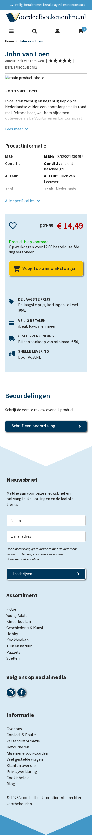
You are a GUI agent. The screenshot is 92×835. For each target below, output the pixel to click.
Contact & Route (21, 735)
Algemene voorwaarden (27, 753)
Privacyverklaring (22, 772)
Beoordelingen (27, 395)
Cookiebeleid (18, 778)
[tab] (46, 395)
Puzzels (13, 652)
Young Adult (16, 615)
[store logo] (46, 17)
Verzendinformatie (23, 741)
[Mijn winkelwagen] (80, 30)
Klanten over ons (22, 765)
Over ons (14, 729)
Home (9, 41)
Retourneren (18, 747)
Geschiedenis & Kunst (25, 628)
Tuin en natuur (19, 646)
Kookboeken (17, 640)
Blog (11, 784)
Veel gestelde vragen (25, 759)
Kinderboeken (18, 621)
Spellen (13, 658)
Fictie (11, 609)
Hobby (12, 634)
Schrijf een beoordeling (33, 426)
